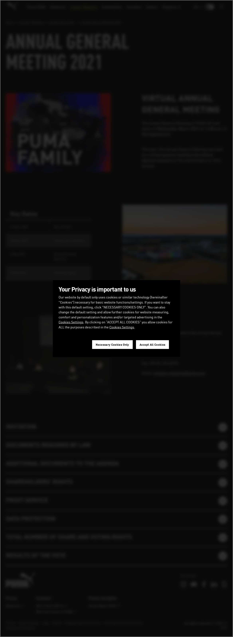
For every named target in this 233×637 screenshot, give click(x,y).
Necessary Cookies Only (112, 344)
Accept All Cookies (152, 344)
